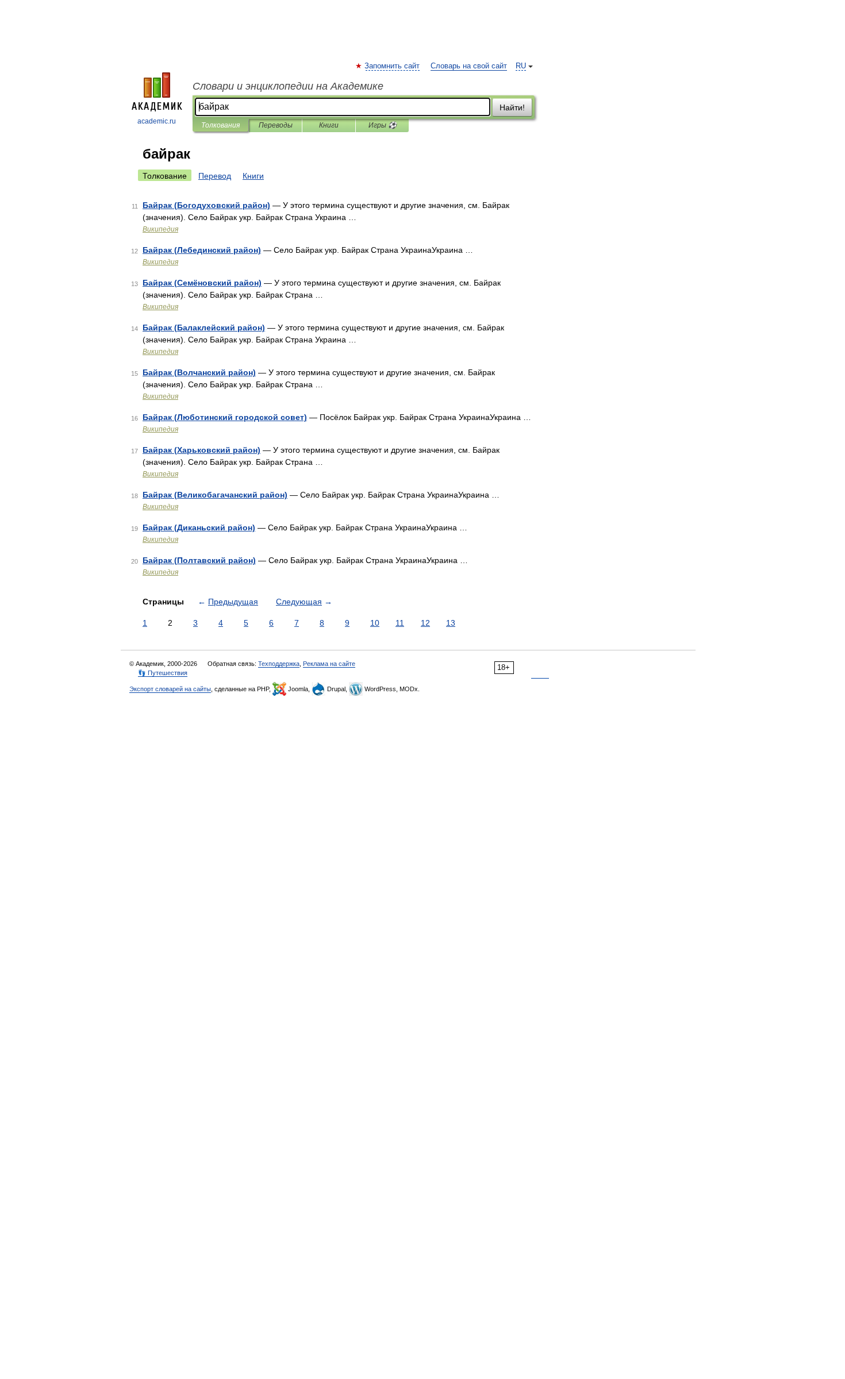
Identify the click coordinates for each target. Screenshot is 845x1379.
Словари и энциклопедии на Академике (288, 86)
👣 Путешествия (162, 672)
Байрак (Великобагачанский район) (215, 494)
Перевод (214, 175)
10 (374, 622)
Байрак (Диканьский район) (199, 527)
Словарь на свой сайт (469, 66)
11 (399, 622)
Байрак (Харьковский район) (201, 449)
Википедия (160, 229)
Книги (329, 125)
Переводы (276, 125)
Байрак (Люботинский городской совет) (225, 417)
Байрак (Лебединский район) (202, 250)
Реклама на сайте (329, 663)
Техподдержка (278, 663)
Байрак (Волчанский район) (199, 372)
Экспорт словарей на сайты (170, 688)
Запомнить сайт (393, 66)
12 (425, 622)
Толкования (220, 125)
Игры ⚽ (382, 125)
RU (521, 66)
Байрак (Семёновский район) (202, 282)
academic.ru (156, 121)
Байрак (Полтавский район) (199, 560)
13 (450, 622)
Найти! (512, 107)
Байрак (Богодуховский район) (206, 205)
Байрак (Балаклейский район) (204, 327)
